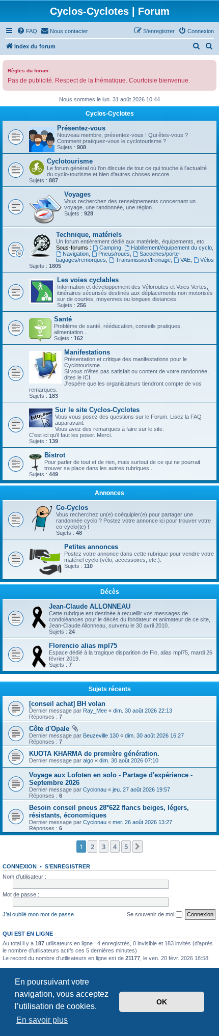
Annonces (109, 493)
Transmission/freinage (143, 260)
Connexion (20, 866)
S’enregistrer (67, 866)
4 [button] (115, 846)
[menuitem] (27, 31)
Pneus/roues (114, 254)
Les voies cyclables (88, 280)
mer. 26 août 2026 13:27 (142, 822)
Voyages (77, 194)
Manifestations (87, 352)
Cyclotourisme (70, 161)
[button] (137, 846)
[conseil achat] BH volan (67, 703)
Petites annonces (91, 547)
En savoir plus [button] (42, 1020)
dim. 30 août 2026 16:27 (154, 735)
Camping (110, 247)
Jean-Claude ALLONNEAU (89, 606)
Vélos (207, 260)
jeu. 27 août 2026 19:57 (141, 789)
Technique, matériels (89, 234)
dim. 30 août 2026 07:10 (128, 760)
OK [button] (161, 1002)
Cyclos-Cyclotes (110, 113)
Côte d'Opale (49, 728)
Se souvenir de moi (151, 914)
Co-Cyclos (72, 507)
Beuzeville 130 (101, 735)
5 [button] (126, 846)
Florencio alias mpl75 (83, 645)
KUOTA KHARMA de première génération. (94, 753)
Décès (109, 591)
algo (88, 760)
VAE (185, 260)
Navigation (76, 254)
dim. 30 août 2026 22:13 (142, 710)
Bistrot (54, 455)
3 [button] (103, 846)
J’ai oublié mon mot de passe (38, 914)
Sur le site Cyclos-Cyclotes (97, 410)
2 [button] (92, 846)
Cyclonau (94, 789)
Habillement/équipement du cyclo (171, 247)
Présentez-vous (81, 128)
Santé (63, 319)
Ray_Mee (95, 710)
